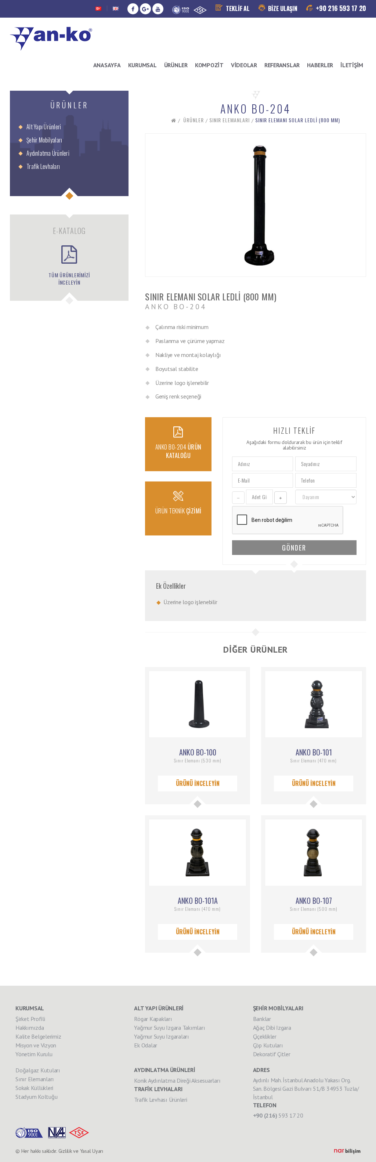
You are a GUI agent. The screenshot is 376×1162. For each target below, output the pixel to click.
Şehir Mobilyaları (44, 140)
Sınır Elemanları (34, 1079)
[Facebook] (132, 8)
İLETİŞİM (351, 65)
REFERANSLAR (282, 65)
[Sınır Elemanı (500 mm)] (313, 852)
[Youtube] (157, 8)
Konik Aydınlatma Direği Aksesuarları (177, 1080)
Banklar (262, 1018)
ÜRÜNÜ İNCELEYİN (198, 783)
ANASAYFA (107, 65)
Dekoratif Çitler (271, 1054)
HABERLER (320, 65)
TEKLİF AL (237, 8)
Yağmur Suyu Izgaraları (161, 1036)
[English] (116, 9)
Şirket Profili (30, 1018)
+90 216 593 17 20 (340, 8)
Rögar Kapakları (153, 1018)
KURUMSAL (142, 65)
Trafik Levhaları (43, 166)
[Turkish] (98, 9)
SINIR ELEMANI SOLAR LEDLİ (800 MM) (297, 120)
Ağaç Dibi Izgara (272, 1027)
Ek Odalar (145, 1045)
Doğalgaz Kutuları (37, 1070)
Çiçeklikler (264, 1036)
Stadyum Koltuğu (36, 1096)
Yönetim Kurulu (34, 1054)
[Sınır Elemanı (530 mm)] (197, 703)
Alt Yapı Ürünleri (43, 126)
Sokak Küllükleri (34, 1087)
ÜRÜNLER (176, 65)
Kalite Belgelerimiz (38, 1036)
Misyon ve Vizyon (35, 1045)
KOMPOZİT (209, 65)
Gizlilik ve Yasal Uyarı (80, 1151)
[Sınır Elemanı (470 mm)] (313, 703)
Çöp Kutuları (268, 1045)
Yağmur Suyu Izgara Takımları (169, 1027)
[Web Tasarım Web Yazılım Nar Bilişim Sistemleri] (347, 1151)
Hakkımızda (29, 1027)
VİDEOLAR (244, 65)
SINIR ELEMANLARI (229, 120)
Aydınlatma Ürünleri (47, 153)
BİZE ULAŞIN (282, 8)
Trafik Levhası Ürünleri (160, 1099)
